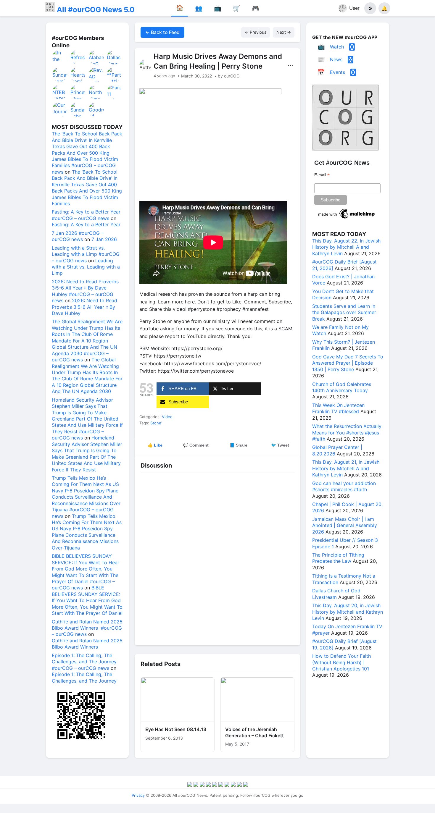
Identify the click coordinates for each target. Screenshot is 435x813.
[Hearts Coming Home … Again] (78, 74)
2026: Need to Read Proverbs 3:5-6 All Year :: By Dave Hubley (84, 307)
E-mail (322, 175)
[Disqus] (217, 557)
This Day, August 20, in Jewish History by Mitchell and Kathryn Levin (347, 611)
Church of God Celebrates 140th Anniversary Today (341, 387)
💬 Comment (196, 445)
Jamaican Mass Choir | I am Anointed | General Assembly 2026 (344, 525)
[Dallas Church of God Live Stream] (114, 57)
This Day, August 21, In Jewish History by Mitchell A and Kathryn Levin (345, 468)
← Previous (255, 32)
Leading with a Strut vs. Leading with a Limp (86, 267)
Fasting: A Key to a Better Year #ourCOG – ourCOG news (86, 215)
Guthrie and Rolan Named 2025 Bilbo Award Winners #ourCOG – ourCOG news (87, 628)
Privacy (138, 795)
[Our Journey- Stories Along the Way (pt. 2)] (60, 109)
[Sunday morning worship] (60, 74)
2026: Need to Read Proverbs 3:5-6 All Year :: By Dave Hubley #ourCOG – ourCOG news (85, 291)
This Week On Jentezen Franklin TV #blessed (338, 408)
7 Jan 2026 (104, 239)
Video (167, 416)
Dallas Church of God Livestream (336, 594)
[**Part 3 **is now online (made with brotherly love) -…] (114, 74)
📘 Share (238, 445)
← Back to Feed (162, 32)
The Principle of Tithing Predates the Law (338, 558)
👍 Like (155, 445)
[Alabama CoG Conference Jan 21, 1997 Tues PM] (96, 57)
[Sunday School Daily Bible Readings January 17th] (78, 109)
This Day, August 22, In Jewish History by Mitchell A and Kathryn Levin (346, 247)
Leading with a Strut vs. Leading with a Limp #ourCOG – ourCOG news (86, 254)
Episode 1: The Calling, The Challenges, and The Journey (84, 677)
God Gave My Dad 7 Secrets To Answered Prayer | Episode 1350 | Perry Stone (347, 363)
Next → (283, 32)
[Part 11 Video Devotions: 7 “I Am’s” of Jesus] (114, 92)
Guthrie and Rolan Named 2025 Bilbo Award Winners (87, 644)
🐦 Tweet (280, 445)
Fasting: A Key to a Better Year (86, 224)
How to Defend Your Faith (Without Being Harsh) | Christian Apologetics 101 (341, 662)
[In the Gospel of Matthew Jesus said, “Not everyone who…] (60, 57)
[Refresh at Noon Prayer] (78, 57)
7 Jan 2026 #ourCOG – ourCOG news (78, 236)
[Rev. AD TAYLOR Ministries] (96, 74)
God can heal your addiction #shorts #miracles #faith (344, 486)
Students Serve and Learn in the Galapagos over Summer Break (344, 312)
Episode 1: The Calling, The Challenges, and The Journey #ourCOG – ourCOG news (84, 661)
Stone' (156, 423)
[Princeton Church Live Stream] (78, 92)
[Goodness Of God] (96, 109)
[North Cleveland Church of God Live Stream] (96, 92)
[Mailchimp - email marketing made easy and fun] (346, 218)
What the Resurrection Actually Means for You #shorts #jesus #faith (346, 432)
